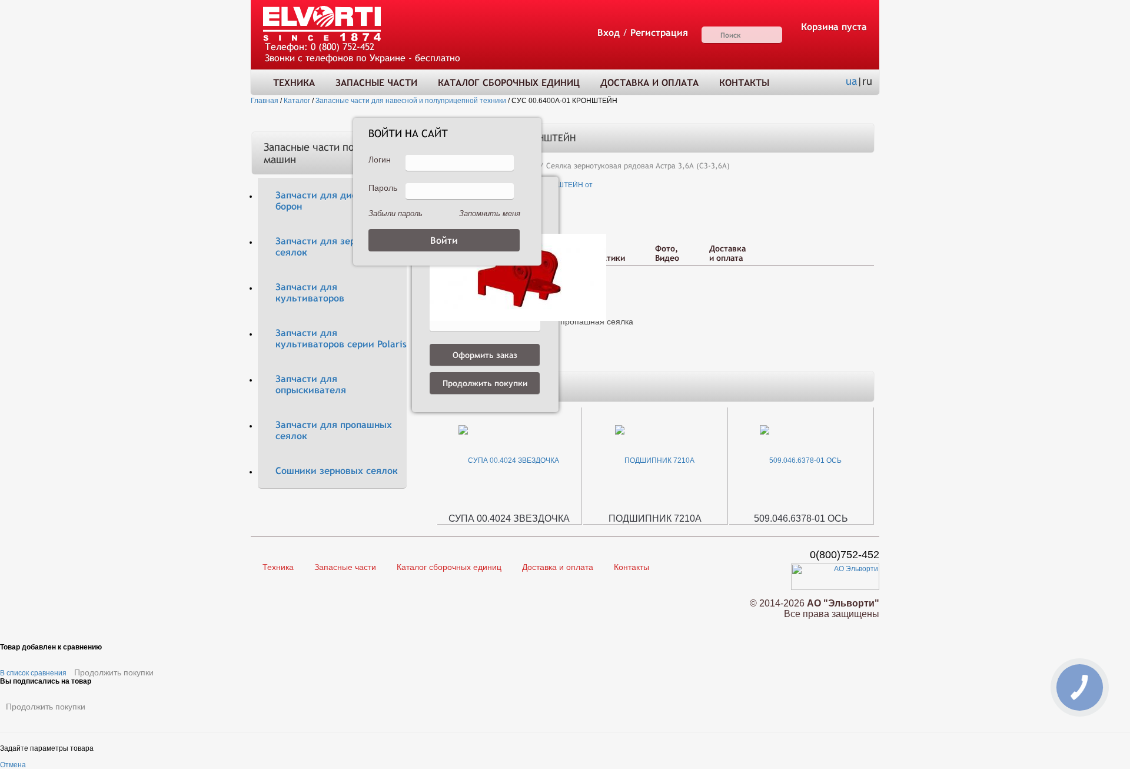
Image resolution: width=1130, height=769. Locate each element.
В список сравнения (33, 673)
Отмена (13, 765)
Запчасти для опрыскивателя (310, 384)
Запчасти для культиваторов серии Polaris (341, 338)
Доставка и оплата (649, 82)
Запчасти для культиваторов (309, 292)
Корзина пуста (834, 26)
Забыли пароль (395, 213)
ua (851, 81)
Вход (608, 32)
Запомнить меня (489, 213)
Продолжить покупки (114, 672)
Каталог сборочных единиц (509, 82)
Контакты (744, 82)
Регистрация (659, 32)
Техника (294, 82)
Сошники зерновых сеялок (336, 470)
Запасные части (376, 82)
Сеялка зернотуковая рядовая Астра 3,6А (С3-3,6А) (638, 165)
